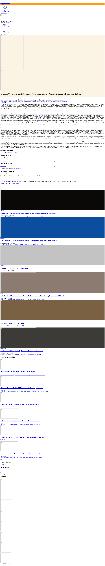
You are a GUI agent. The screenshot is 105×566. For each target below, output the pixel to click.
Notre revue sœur (3, 13)
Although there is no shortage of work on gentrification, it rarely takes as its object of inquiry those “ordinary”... (21, 271)
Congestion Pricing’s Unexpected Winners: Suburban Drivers (19, 404)
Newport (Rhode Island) (63, 101)
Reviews (2, 90)
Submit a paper (6, 32)
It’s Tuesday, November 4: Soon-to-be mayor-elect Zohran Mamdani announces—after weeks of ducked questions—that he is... (24, 391)
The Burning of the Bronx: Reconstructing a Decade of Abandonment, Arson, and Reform (28, 213)
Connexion (3, 183)
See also (2, 188)
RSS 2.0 (15, 564)
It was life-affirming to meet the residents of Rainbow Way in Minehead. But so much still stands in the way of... (22, 457)
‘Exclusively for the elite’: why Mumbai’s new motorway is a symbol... (22, 437)
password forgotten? (13, 177)
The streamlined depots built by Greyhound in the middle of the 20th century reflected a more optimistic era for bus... (22, 375)
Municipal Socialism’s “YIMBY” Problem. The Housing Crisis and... (21, 388)
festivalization (41, 101)
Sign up (7, 177)
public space (2, 101)
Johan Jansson (3, 96)
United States (47, 101)
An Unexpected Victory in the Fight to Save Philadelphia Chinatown (21, 351)
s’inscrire (8, 183)
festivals (21, 101)
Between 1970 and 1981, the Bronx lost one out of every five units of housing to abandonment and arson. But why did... (23, 216)
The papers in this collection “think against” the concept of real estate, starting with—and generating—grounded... (22, 326)
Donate (8, 22)
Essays (1, 293)
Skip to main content (4, 1)
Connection (2, 177)
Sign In (6, 564)
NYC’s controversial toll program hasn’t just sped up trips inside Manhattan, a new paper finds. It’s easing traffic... (22, 407)
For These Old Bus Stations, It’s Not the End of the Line (17, 371)
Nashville (56, 101)
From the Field (3, 348)
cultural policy (26, 101)
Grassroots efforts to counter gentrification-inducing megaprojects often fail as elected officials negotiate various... (22, 354)
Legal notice (10, 564)
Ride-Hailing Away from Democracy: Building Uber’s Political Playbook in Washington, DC (29, 240)
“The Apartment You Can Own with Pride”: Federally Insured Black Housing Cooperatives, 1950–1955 (32, 296)
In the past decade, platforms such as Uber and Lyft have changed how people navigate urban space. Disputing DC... (22, 244)
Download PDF (3, 102)
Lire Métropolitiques (7, 29)
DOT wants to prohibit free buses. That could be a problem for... (20, 421)
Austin (52, 101)
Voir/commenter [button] (16, 168)
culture (13, 101)
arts (15, 101)
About (4, 31)
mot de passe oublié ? (15, 183)
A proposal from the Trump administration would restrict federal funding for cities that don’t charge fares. (20, 424)
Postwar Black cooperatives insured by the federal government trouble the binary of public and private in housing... (22, 299)
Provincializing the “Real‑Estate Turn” (12, 323)
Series (1, 320)
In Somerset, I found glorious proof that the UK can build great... (20, 454)
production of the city (60, 97)
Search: (1, 34)
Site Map (2, 564)
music (18, 101)
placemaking (8, 101)
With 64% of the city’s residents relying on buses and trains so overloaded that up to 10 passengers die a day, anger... (22, 440)
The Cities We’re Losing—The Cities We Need (14, 268)
